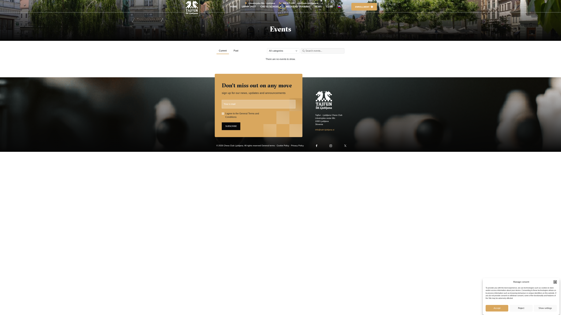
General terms (268, 145)
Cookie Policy (283, 145)
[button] (555, 281)
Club (329, 6)
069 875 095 (289, 3)
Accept (497, 308)
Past (236, 50)
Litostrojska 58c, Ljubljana (262, 3)
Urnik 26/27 (249, 6)
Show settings (545, 308)
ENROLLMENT (362, 7)
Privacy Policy (297, 145)
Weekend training (298, 6)
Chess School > (270, 6)
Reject (521, 308)
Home (233, 6)
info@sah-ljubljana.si (307, 3)
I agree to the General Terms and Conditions (242, 115)
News (318, 6)
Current (223, 50)
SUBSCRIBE (231, 126)
